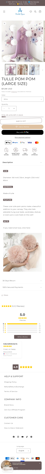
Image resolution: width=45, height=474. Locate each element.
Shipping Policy (10, 382)
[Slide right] (42, 70)
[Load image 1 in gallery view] (10, 69)
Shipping (14, 91)
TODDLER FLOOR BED (18, 464)
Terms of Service (10, 391)
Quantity (5, 104)
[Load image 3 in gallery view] (34, 69)
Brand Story (9, 405)
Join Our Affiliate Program (14, 410)
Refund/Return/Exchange (14, 387)
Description (8, 162)
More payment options (22, 137)
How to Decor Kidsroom (13, 428)
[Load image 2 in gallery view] (22, 69)
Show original (7, 351)
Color (3, 95)
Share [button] (6, 295)
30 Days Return (9, 281)
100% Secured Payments (13, 287)
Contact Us (8, 423)
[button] (4, 11)
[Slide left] (2, 70)
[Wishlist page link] (31, 12)
